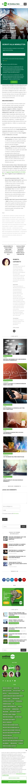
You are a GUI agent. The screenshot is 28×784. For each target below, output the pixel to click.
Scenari (5, 357)
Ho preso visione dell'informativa (10, 64)
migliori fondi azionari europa (10, 724)
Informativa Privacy (21, 773)
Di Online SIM (11, 541)
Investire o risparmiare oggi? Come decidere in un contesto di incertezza (14, 360)
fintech (20, 706)
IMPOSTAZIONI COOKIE (14, 778)
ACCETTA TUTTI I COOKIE (14, 781)
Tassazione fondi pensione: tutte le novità (18, 634)
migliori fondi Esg (7, 735)
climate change (6, 698)
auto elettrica (16, 690)
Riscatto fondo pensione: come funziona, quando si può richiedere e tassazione (18, 614)
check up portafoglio (13, 693)
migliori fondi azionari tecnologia (11, 730)
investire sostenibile (8, 717)
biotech (5, 693)
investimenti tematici (15, 711)
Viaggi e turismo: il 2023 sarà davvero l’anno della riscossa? (16, 620)
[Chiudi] (26, 750)
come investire (15, 698)
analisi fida (16, 688)
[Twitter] (20, 580)
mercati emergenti (7, 722)
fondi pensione (6, 709)
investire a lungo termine (9, 714)
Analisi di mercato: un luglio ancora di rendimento (13, 480)
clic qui (5, 60)
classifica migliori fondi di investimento (13, 696)
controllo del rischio (8, 701)
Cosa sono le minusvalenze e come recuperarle (17, 628)
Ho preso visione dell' (11, 513)
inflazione (5, 711)
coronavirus (19, 701)
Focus (3, 21)
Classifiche (5, 382)
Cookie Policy (5, 775)
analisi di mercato (7, 688)
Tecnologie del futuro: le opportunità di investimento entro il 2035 (18, 563)
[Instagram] (8, 580)
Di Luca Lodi (11, 547)
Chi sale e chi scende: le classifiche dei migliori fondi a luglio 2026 (14, 384)
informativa (16, 513)
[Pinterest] (16, 580)
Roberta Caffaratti (6, 35)
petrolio (21, 743)
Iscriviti (14, 81)
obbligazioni (13, 743)
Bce (23, 690)
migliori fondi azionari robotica (11, 727)
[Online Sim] (8, 656)
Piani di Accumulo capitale (9, 746)
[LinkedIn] (12, 580)
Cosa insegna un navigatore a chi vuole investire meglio (13, 433)
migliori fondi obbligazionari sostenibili (13, 740)
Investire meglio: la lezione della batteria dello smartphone (14, 408)
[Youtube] (24, 580)
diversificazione (7, 703)
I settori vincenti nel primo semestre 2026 (13, 456)
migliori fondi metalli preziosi (10, 738)
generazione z (15, 709)
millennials (6, 743)
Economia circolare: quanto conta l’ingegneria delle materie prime (18, 640)
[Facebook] (4, 580)
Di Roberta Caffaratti (13, 553)
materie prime (18, 717)
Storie (4, 406)
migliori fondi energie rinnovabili (11, 732)
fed (13, 703)
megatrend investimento (9, 719)
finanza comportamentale (9, 706)
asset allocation (7, 690)
